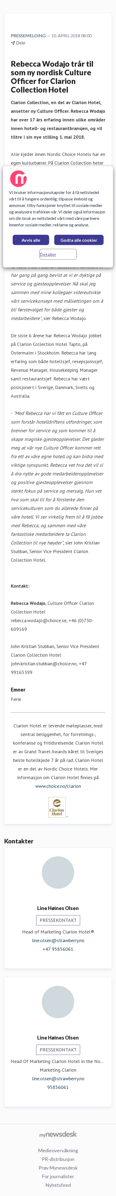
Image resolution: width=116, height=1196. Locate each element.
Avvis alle (31, 240)
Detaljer (48, 254)
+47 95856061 (58, 949)
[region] (58, 216)
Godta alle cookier (78, 240)
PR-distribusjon (58, 1159)
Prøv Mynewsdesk (58, 1168)
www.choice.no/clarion (58, 786)
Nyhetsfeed (58, 1185)
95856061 (58, 1087)
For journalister (58, 1176)
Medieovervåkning (58, 1150)
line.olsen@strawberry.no (58, 940)
